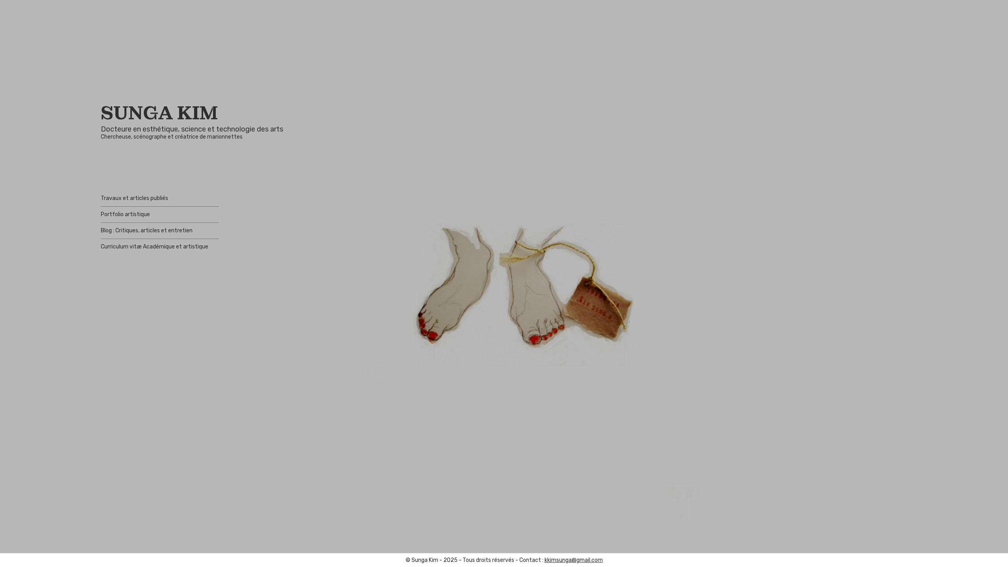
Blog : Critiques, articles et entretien (147, 230)
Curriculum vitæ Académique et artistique (154, 246)
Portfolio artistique (125, 214)
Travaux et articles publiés (134, 198)
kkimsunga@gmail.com (574, 560)
